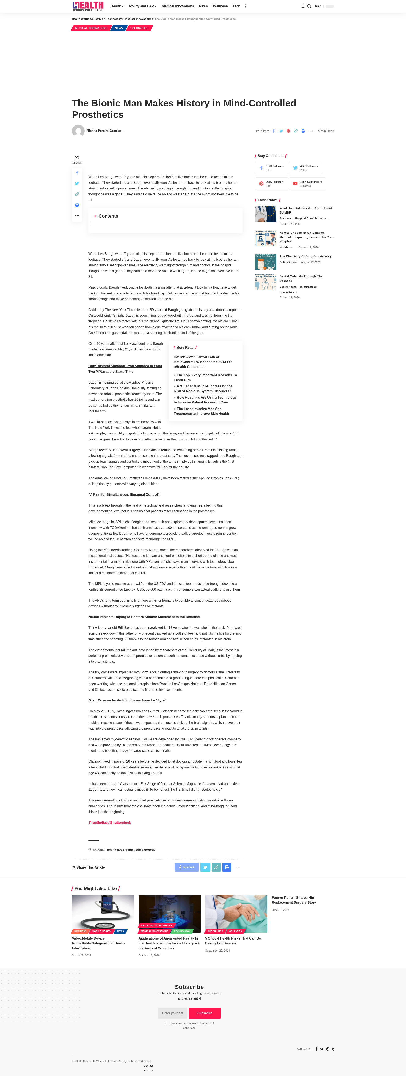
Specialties (139, 28)
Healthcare (114, 849)
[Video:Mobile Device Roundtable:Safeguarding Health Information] (103, 914)
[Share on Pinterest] (288, 131)
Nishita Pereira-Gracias (104, 130)
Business (286, 218)
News (119, 28)
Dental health (288, 286)
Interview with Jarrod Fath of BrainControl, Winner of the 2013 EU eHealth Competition (203, 362)
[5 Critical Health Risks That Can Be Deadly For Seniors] (236, 914)
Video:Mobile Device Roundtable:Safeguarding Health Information (98, 943)
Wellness (235, 931)
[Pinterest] (270, 183)
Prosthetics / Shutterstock (109, 822)
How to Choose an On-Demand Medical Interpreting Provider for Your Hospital (307, 237)
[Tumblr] (333, 1049)
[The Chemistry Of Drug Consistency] (265, 262)
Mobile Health (101, 931)
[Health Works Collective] (88, 6)
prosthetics (130, 849)
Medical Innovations (91, 28)
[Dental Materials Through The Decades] (265, 282)
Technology (182, 931)
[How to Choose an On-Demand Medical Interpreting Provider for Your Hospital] (265, 238)
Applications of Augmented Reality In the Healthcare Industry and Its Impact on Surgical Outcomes (169, 943)
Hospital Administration (310, 218)
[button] (246, 6)
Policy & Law (288, 262)
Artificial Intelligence (156, 925)
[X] (304, 168)
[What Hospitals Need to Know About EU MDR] (265, 214)
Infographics (308, 286)
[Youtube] (306, 183)
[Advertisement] (203, 63)
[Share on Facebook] (274, 131)
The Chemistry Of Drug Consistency (306, 256)
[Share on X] (281, 131)
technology (147, 849)
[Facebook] (270, 168)
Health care (287, 247)
